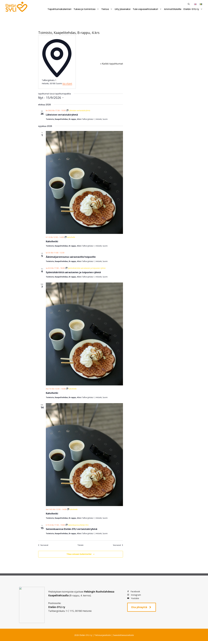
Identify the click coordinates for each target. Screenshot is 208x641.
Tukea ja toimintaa (84, 9)
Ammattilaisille (172, 9)
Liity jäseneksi (122, 9)
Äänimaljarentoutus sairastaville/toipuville (71, 256)
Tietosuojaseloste (102, 635)
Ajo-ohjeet (67, 83)
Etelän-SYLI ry (191, 9)
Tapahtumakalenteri (59, 9)
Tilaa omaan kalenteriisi (79, 554)
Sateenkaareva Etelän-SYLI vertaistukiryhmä (71, 529)
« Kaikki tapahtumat (111, 63)
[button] (188, 4)
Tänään (80, 545)
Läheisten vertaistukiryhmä (62, 114)
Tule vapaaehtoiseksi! (145, 9)
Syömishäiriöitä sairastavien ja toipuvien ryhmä (73, 272)
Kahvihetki (52, 241)
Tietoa (105, 9)
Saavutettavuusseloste (123, 635)
